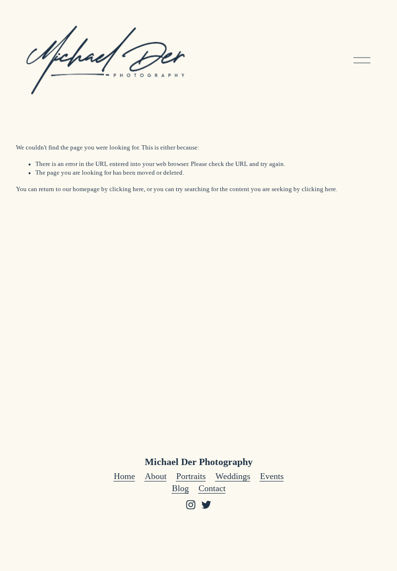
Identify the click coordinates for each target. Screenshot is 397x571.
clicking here (126, 189)
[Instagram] (191, 505)
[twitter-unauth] (206, 505)
